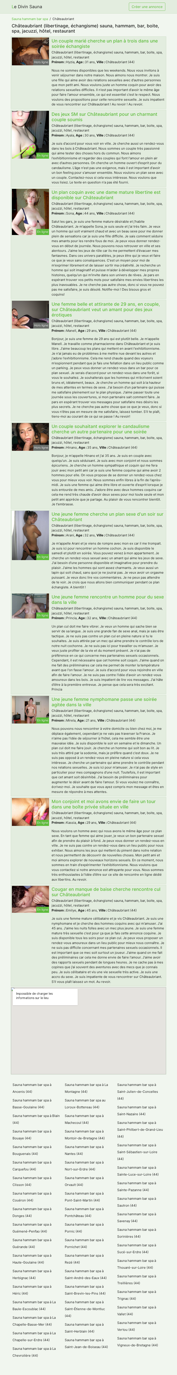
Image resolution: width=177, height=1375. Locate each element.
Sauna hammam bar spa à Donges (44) (32, 1212)
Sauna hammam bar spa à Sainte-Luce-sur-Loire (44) (138, 1170)
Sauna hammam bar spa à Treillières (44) (136, 1279)
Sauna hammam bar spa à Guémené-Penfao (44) (32, 1227)
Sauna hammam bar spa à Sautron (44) (136, 1201)
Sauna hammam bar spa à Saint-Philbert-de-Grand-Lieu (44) (140, 1130)
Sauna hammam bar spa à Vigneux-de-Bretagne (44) (137, 1341)
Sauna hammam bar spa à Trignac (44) (136, 1295)
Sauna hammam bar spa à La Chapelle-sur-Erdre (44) (34, 1336)
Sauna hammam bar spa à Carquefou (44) (32, 1165)
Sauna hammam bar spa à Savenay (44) (136, 1217)
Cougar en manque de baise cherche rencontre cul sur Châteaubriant (106, 891)
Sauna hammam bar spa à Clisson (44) (32, 1181)
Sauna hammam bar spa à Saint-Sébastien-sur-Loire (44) (137, 1152)
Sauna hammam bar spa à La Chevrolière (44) (34, 1352)
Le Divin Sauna (27, 6)
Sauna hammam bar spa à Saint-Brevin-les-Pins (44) (85, 1289)
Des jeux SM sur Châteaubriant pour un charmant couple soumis (104, 116)
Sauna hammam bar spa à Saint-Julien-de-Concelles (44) (137, 1092)
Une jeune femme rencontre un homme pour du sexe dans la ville (108, 599)
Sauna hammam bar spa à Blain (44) (36, 1119)
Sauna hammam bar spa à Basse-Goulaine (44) (32, 1103)
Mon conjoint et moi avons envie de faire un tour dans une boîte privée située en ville (104, 804)
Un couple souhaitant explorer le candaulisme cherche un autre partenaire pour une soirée (100, 429)
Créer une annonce (147, 7)
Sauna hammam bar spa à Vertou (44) (136, 1326)
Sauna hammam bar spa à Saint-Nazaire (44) (136, 1110)
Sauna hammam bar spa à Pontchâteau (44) (84, 1212)
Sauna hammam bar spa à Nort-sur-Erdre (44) (84, 1165)
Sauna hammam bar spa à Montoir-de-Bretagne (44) (85, 1134)
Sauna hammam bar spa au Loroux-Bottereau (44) (85, 1103)
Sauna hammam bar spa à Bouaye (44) (32, 1134)
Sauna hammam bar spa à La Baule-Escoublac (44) (34, 1305)
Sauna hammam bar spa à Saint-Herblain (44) (84, 1327)
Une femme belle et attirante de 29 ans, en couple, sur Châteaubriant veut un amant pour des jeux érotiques (106, 309)
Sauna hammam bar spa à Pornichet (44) (84, 1243)
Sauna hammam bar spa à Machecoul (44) (84, 1119)
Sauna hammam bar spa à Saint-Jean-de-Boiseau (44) (86, 1343)
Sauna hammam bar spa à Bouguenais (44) (32, 1150)
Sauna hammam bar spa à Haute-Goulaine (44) (32, 1258)
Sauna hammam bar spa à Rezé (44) (84, 1258)
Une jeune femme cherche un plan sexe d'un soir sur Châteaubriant (107, 516)
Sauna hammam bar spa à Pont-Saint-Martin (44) (84, 1196)
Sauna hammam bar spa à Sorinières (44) (136, 1233)
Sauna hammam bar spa (30, 19)
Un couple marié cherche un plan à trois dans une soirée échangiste (105, 43)
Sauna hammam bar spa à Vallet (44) (136, 1310)
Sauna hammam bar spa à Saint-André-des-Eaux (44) (86, 1274)
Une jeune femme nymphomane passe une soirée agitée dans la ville (104, 702)
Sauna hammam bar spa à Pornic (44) (84, 1227)
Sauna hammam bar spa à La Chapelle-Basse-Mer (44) (34, 1320)
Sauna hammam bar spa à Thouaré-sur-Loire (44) (136, 1264)
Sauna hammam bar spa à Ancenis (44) (32, 1088)
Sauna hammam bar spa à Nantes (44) (84, 1150)
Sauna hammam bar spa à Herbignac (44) (32, 1274)
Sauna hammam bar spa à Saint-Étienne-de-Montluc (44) (85, 1309)
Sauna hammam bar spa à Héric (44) (32, 1289)
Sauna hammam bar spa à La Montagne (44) (86, 1088)
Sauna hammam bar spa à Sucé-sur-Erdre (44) (136, 1248)
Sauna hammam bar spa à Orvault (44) (84, 1181)
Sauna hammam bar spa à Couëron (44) (32, 1196)
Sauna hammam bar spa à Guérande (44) (32, 1243)
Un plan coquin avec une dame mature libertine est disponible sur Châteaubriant (106, 194)
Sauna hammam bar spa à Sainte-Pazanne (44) (136, 1186)
